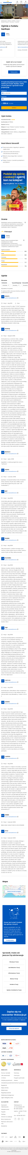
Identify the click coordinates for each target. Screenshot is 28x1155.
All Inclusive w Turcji (14, 973)
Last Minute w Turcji (14, 967)
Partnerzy (16, 1073)
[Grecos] (23, 1137)
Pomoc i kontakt (5, 1073)
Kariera (16, 1080)
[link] (7, 2)
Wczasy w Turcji (14, 962)
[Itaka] (2, 1141)
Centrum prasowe (19, 1083)
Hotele (13, 20)
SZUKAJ (14, 108)
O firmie (3, 1078)
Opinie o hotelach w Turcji (14, 990)
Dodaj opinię (14, 72)
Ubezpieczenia (5, 1109)
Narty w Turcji (14, 979)
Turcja (18, 20)
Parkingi (3, 1114)
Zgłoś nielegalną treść (7, 1097)
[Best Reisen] (2, 1137)
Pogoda (3, 1112)
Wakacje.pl (4, 20)
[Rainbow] (11, 1141)
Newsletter (4, 1126)
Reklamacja (4, 1090)
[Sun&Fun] (19, 1141)
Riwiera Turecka (5, 22)
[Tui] (23, 1141)
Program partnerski (19, 1078)
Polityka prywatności (6, 1080)
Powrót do (3, 96)
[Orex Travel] (7, 1141)
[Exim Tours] (19, 1137)
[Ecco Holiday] (15, 1137)
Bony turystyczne (6, 1119)
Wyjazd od (4, 90)
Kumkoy (12, 22)
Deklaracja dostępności (7, 1095)
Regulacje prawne (6, 1092)
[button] (2, 11)
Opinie (9, 20)
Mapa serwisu (5, 1088)
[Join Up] (11, 1137)
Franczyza (16, 1075)
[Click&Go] (15, 1141)
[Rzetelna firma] (17, 1056)
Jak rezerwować (5, 1075)
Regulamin (4, 1085)
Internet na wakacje (6, 1117)
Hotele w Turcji (14, 984)
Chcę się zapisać (14, 1028)
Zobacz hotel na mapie (14, 891)
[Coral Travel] (7, 1137)
